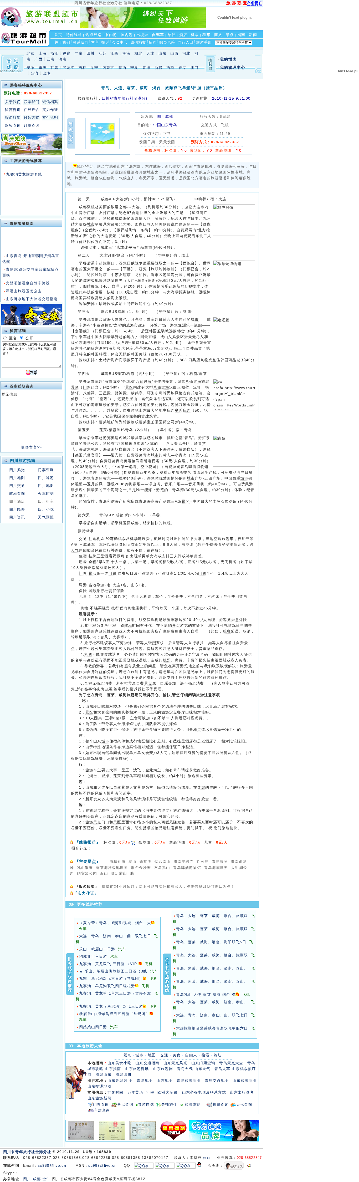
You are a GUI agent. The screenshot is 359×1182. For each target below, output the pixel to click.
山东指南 (113, 1069)
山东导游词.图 (120, 1081)
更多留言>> (31, 447)
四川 (90, 53)
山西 (174, 53)
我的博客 (228, 59)
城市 (139, 1055)
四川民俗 (17, 509)
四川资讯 (17, 517)
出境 (46, 73)
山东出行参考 (242, 1092)
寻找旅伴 (169, 1105)
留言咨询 (13, 110)
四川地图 (17, 478)
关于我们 (13, 102)
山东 (162, 53)
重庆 (43, 68)
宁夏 (134, 68)
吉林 (82, 68)
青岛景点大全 (231, 1063)
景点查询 (125, 1105)
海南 (62, 59)
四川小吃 (46, 509)
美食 (177, 1055)
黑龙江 (69, 68)
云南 (50, 59)
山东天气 (202, 1069)
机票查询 (221, 1105)
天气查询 (244, 1105)
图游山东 (103, 1075)
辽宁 (94, 68)
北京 (30, 53)
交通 (164, 1055)
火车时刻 (46, 493)
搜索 (205, 1055)
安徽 (30, 68)
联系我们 (32, 102)
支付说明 (50, 117)
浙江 (54, 53)
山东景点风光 (175, 1063)
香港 (182, 68)
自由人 (191, 1055)
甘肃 (54, 68)
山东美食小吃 (119, 1063)
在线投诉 (32, 110)
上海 (43, 53)
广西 (38, 59)
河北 (186, 53)
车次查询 (102, 1110)
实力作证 (50, 110)
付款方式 (32, 117)
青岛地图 (145, 1081)
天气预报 (46, 517)
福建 (66, 53)
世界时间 (115, 1092)
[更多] (206, 1158)
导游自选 (146, 1105)
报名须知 (13, 117)
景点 (127, 1055)
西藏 (170, 68)
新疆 (158, 68)
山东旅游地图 (245, 1081)
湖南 (126, 53)
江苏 (102, 53)
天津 (150, 53)
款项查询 (13, 125)
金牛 (46, 1179)
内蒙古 (108, 68)
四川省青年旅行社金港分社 (28, 1152)
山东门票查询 (203, 1063)
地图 (152, 1055)
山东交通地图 (99, 1086)
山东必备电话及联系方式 (204, 1092)
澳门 (194, 68)
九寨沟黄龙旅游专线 (24, 174)
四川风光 (17, 470)
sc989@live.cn (52, 1165)
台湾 (34, 73)
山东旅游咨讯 (137, 1069)
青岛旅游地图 (189, 1081)
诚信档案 (50, 102)
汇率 (150, 1092)
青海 (146, 68)
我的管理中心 (232, 67)
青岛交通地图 (217, 1081)
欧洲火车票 (167, 1092)
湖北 (138, 53)
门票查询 (46, 470)
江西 (114, 53)
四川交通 (17, 485)
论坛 (218, 1055)
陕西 (122, 68)
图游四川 (123, 1075)
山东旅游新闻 (99, 1098)
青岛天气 (185, 1069)
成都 (37, 1179)
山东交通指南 (147, 1063)
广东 (78, 53)
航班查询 (17, 493)
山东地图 (165, 1081)
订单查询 (32, 125)
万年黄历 (135, 1092)
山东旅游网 (163, 1069)
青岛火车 (222, 1069)
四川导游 (46, 478)
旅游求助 (195, 1105)
